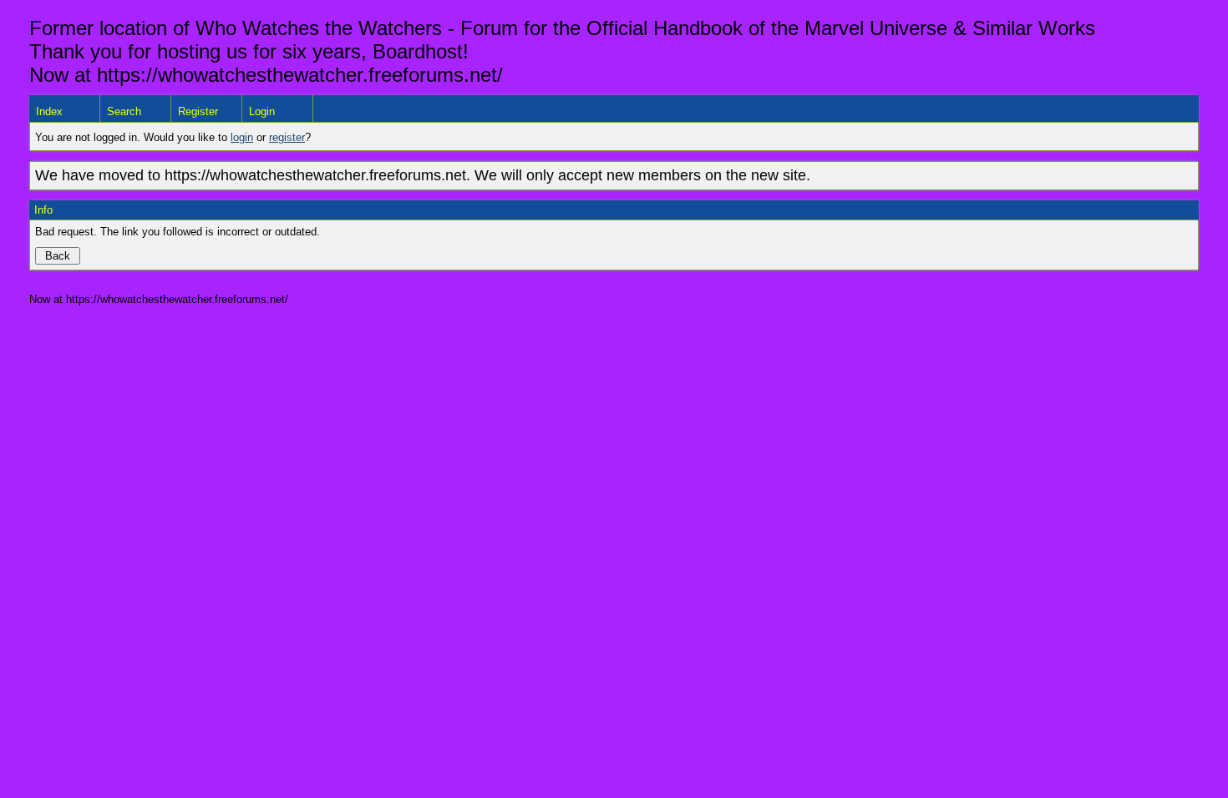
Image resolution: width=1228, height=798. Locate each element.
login (242, 137)
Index (49, 111)
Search (124, 111)
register (287, 137)
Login (262, 111)
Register (198, 111)
